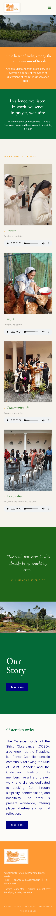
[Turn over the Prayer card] (28, 194)
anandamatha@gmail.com (27, 879)
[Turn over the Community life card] (28, 371)
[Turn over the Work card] (28, 283)
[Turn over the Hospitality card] (28, 460)
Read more (17, 687)
